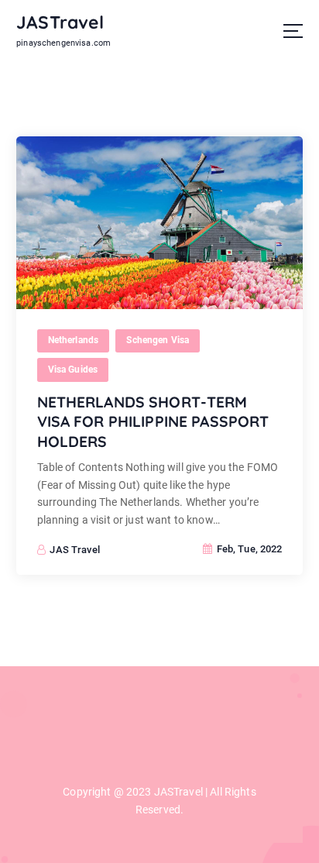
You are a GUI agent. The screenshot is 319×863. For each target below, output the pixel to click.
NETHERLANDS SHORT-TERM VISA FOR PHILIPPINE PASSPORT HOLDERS (153, 422)
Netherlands (73, 340)
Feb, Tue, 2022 (248, 549)
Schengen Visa (157, 340)
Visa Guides (73, 369)
